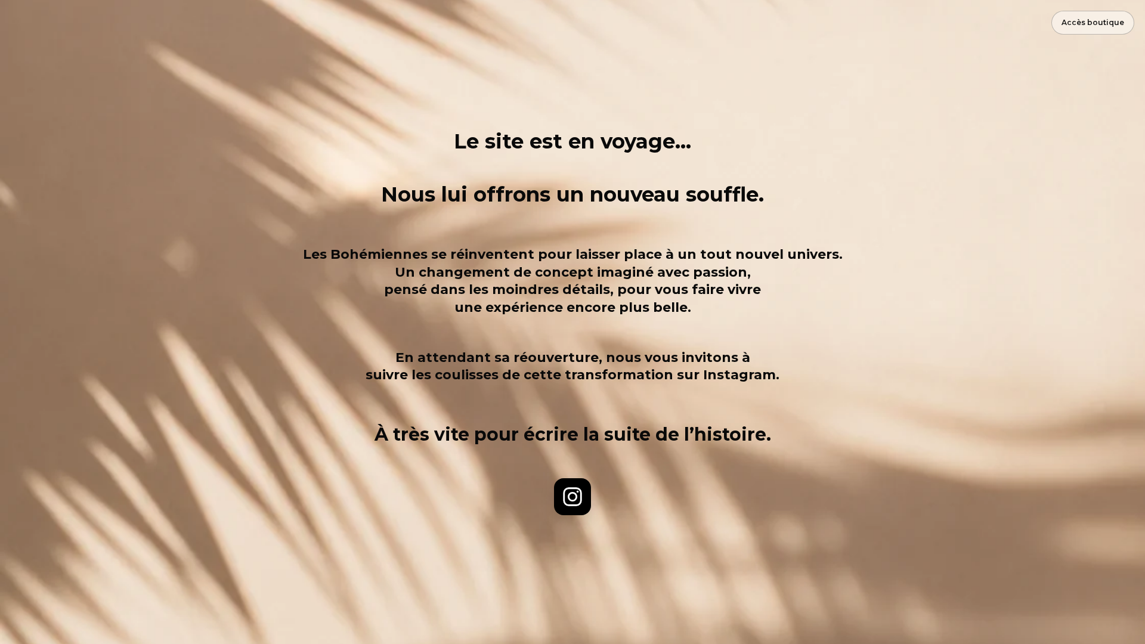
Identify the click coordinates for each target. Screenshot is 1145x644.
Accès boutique (1093, 22)
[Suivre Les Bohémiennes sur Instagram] (572, 496)
